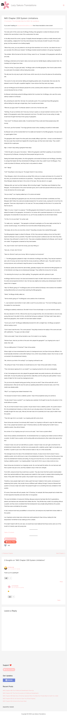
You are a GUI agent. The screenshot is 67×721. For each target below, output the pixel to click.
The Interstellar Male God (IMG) (21, 21)
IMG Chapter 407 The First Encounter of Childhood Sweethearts (21, 693)
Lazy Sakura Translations (23, 5)
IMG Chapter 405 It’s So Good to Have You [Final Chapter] (19, 698)
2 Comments (7, 21)
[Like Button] (5, 545)
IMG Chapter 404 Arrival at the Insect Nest (14, 701)
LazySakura (15, 586)
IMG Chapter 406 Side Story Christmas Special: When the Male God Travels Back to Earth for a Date (30, 696)
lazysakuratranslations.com (25, 25)
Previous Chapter (7, 553)
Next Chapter (60, 553)
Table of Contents (9, 532)
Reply (61, 581)
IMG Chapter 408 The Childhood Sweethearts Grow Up (18, 690)
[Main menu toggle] (63, 5)
